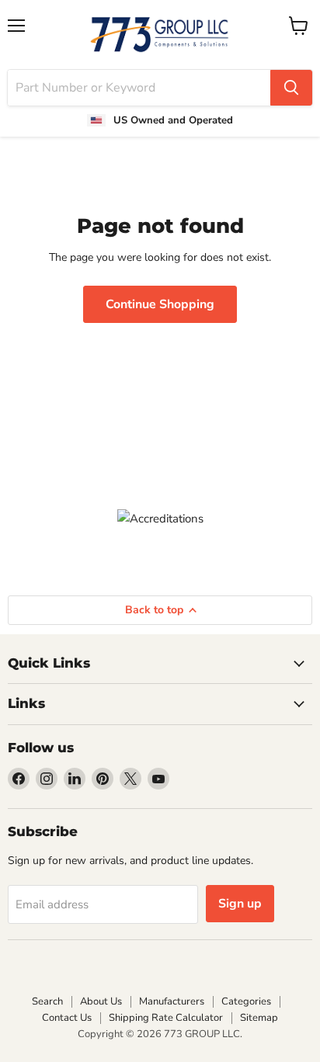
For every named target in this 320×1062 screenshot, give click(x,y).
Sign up (240, 903)
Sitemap (259, 1018)
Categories (246, 1001)
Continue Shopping (160, 304)
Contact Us (67, 1018)
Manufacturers (171, 1001)
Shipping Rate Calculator (166, 1018)
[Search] (291, 88)
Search (47, 1001)
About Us (101, 1001)
